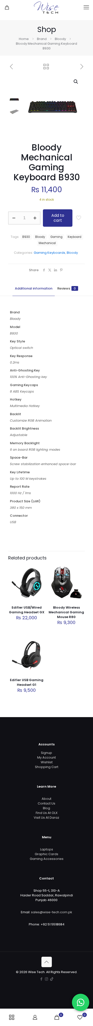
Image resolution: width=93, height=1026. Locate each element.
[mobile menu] (86, 7)
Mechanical (47, 243)
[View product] (39, 577)
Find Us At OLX (47, 812)
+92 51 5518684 (52, 924)
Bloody (60, 39)
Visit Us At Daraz (46, 817)
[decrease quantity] (13, 218)
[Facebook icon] (41, 979)
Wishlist (47, 762)
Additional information (33, 288)
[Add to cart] (39, 570)
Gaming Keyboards (49, 252)
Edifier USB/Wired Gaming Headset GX (26, 610)
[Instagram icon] (46, 979)
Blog (46, 808)
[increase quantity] (35, 218)
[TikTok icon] (52, 979)
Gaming (56, 237)
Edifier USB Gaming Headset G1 (26, 682)
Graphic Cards (46, 854)
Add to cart (57, 218)
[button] (76, 82)
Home (24, 39)
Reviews (66, 288)
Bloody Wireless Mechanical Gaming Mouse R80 (66, 612)
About (46, 798)
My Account (46, 757)
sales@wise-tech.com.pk (51, 912)
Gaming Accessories (46, 858)
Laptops (46, 849)
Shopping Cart (46, 767)
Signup (46, 752)
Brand (42, 39)
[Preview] (39, 592)
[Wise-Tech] (46, 7)
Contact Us (46, 803)
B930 (26, 237)
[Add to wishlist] (39, 585)
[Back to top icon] (46, 962)
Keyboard (74, 237)
